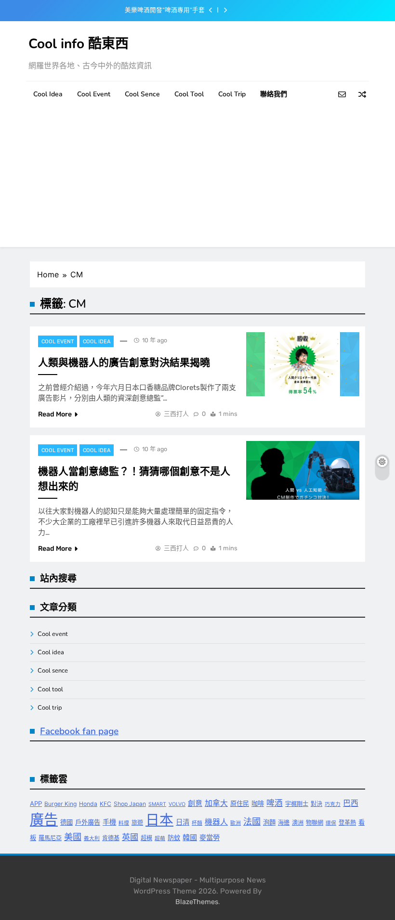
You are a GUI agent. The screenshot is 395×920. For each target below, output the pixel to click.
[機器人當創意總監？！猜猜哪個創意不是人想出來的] (302, 470)
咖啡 (257, 803)
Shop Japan (130, 803)
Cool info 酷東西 (78, 44)
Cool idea (48, 94)
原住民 (239, 803)
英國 (130, 837)
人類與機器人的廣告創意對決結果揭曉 (124, 362)
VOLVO (177, 804)
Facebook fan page (79, 731)
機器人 (216, 822)
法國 (252, 821)
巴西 (350, 803)
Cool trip (232, 94)
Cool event (93, 94)
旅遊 (137, 822)
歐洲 (235, 823)
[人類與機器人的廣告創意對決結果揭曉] (302, 364)
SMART (157, 804)
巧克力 (333, 804)
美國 (72, 836)
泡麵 (269, 822)
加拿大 (216, 803)
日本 (159, 819)
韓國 (190, 837)
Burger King (60, 803)
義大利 (92, 838)
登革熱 (347, 822)
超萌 (160, 838)
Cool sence (142, 94)
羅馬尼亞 (50, 838)
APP (36, 803)
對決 (316, 803)
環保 (331, 823)
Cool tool (189, 94)
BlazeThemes (196, 902)
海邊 (284, 822)
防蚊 (174, 838)
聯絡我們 (273, 94)
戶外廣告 (87, 822)
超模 (146, 838)
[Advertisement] (197, 179)
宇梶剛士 (296, 803)
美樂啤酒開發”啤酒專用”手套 (165, 10)
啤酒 (274, 803)
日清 (182, 822)
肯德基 (110, 838)
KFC (105, 803)
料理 (123, 823)
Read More (55, 414)
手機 (109, 822)
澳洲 (297, 822)
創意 (195, 803)
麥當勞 (209, 837)
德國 (66, 822)
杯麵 (197, 823)
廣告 (44, 819)
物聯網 (314, 822)
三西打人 (176, 413)
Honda (88, 803)
